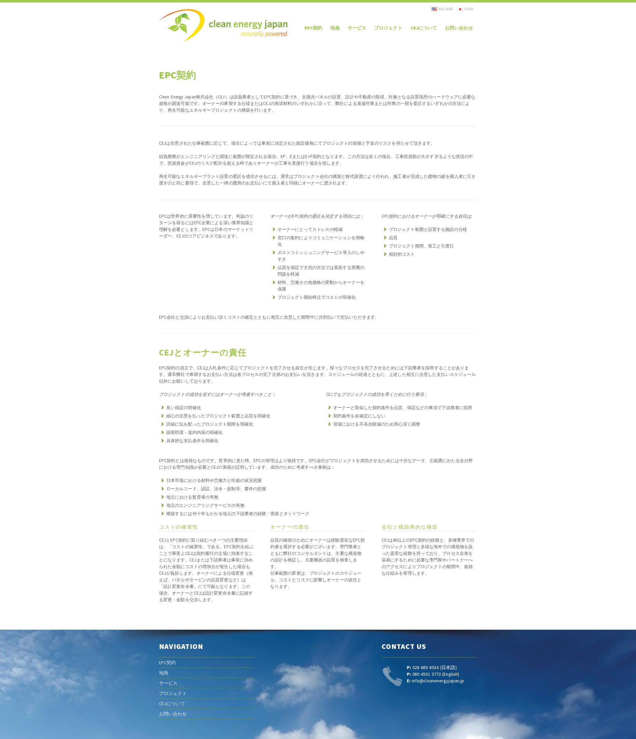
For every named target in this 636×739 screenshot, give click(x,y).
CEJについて (172, 704)
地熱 (163, 673)
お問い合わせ (173, 714)
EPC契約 (167, 662)
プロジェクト (173, 693)
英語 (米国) (445, 9)
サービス (168, 683)
